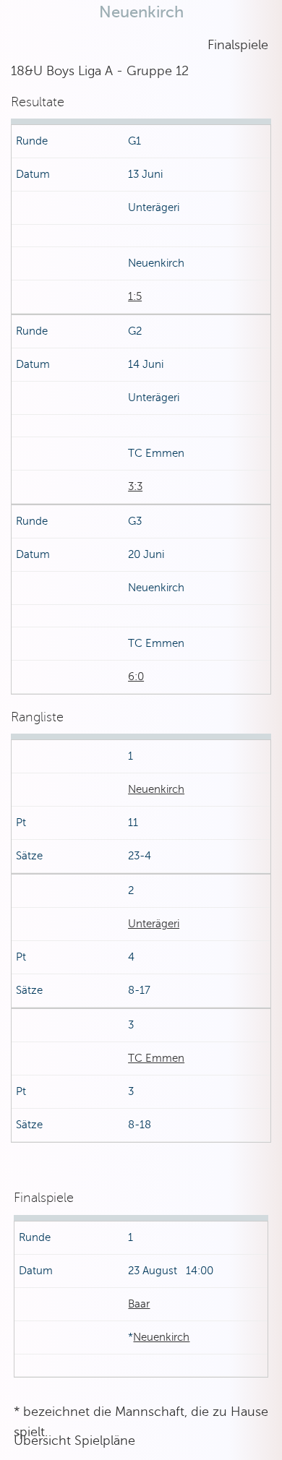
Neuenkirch (156, 789)
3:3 (135, 486)
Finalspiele (238, 45)
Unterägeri (153, 923)
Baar (139, 1304)
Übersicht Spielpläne (74, 1440)
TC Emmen (156, 1058)
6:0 (136, 676)
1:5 (135, 296)
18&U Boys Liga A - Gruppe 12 (100, 71)
